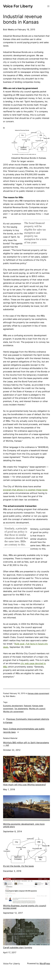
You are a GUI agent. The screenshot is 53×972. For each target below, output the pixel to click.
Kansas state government (38, 693)
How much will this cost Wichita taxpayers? (24, 784)
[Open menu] (48, 6)
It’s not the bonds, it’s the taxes (18, 866)
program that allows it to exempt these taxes (25, 489)
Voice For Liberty (18, 6)
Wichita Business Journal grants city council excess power (24, 906)
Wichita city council (37, 708)
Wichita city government (13, 711)
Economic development (13, 706)
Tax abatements (21, 708)
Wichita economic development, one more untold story (24, 825)
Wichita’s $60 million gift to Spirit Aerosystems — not (26, 743)
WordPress (44, 963)
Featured (27, 706)
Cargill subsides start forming (17, 947)
